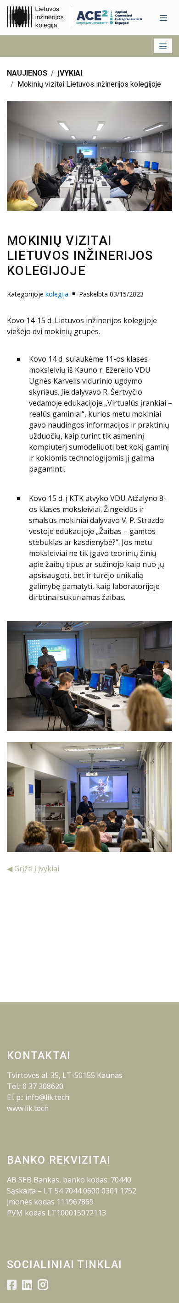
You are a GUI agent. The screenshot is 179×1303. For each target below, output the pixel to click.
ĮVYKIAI (69, 73)
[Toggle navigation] (163, 17)
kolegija (56, 294)
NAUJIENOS (27, 73)
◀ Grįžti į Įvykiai (33, 868)
